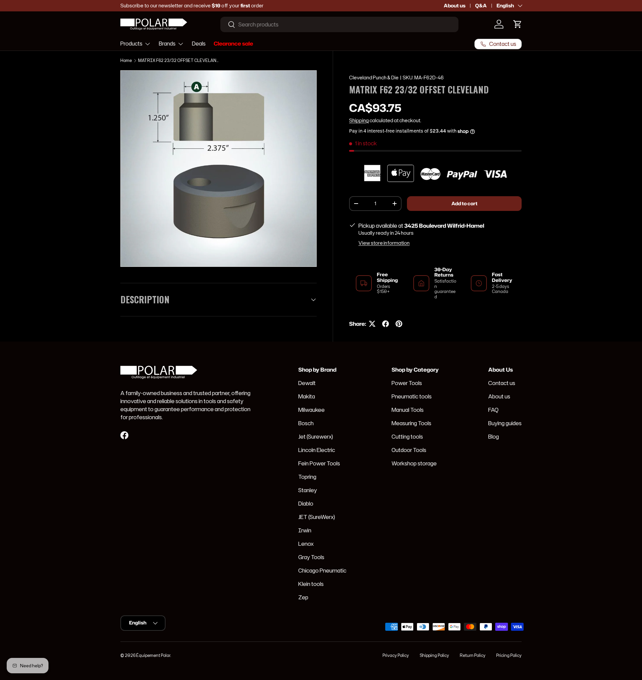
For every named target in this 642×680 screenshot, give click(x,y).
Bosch (306, 423)
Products (131, 43)
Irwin (304, 530)
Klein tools (311, 584)
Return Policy (473, 655)
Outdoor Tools (409, 450)
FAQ (493, 409)
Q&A (481, 5)
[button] (517, 24)
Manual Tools (408, 409)
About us (454, 5)
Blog (493, 436)
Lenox (306, 543)
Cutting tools (407, 436)
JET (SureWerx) (316, 517)
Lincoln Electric (316, 450)
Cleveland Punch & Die (374, 77)
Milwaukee (311, 409)
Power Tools (407, 383)
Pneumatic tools (412, 396)
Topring (307, 476)
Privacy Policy (396, 655)
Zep (303, 597)
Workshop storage (414, 463)
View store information (384, 243)
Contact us (501, 383)
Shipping (359, 120)
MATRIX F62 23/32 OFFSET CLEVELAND (178, 60)
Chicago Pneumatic (322, 570)
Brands (167, 43)
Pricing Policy (509, 655)
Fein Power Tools (319, 463)
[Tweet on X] (372, 323)
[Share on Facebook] (385, 323)
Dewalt (307, 383)
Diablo (305, 503)
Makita (306, 396)
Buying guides (505, 423)
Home (126, 60)
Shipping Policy (434, 655)
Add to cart (464, 203)
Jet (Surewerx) (315, 436)
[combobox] (339, 24)
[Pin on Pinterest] (399, 323)
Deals (199, 43)
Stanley (307, 490)
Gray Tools (311, 557)
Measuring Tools (411, 423)
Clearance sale (233, 43)
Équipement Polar (153, 655)
